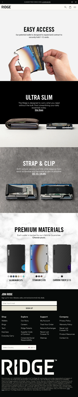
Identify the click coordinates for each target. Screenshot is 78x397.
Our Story (25, 320)
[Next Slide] (75, 2)
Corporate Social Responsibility (27, 338)
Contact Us (64, 337)
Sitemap (43, 337)
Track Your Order (47, 324)
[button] (65, 7)
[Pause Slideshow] (2, 2)
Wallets (4, 320)
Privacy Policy (65, 320)
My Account (45, 320)
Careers (24, 324)
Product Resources (67, 334)
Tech (3, 328)
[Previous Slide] (72, 2)
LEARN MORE (46, 2)
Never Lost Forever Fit (44, 332)
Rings (4, 324)
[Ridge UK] (6, 7)
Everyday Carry (8, 335)
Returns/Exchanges (48, 328)
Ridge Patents (26, 328)
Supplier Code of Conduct (26, 332)
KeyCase (5, 331)
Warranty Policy (66, 324)
